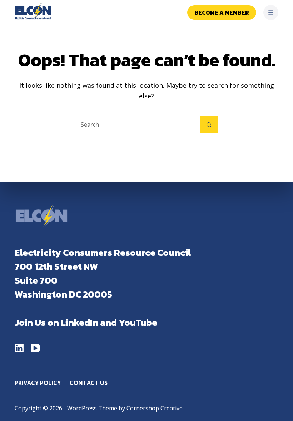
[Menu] (270, 12)
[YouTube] (35, 348)
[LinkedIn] (19, 348)
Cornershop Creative (154, 408)
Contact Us (89, 383)
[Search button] (209, 124)
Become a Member (221, 12)
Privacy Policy (38, 383)
